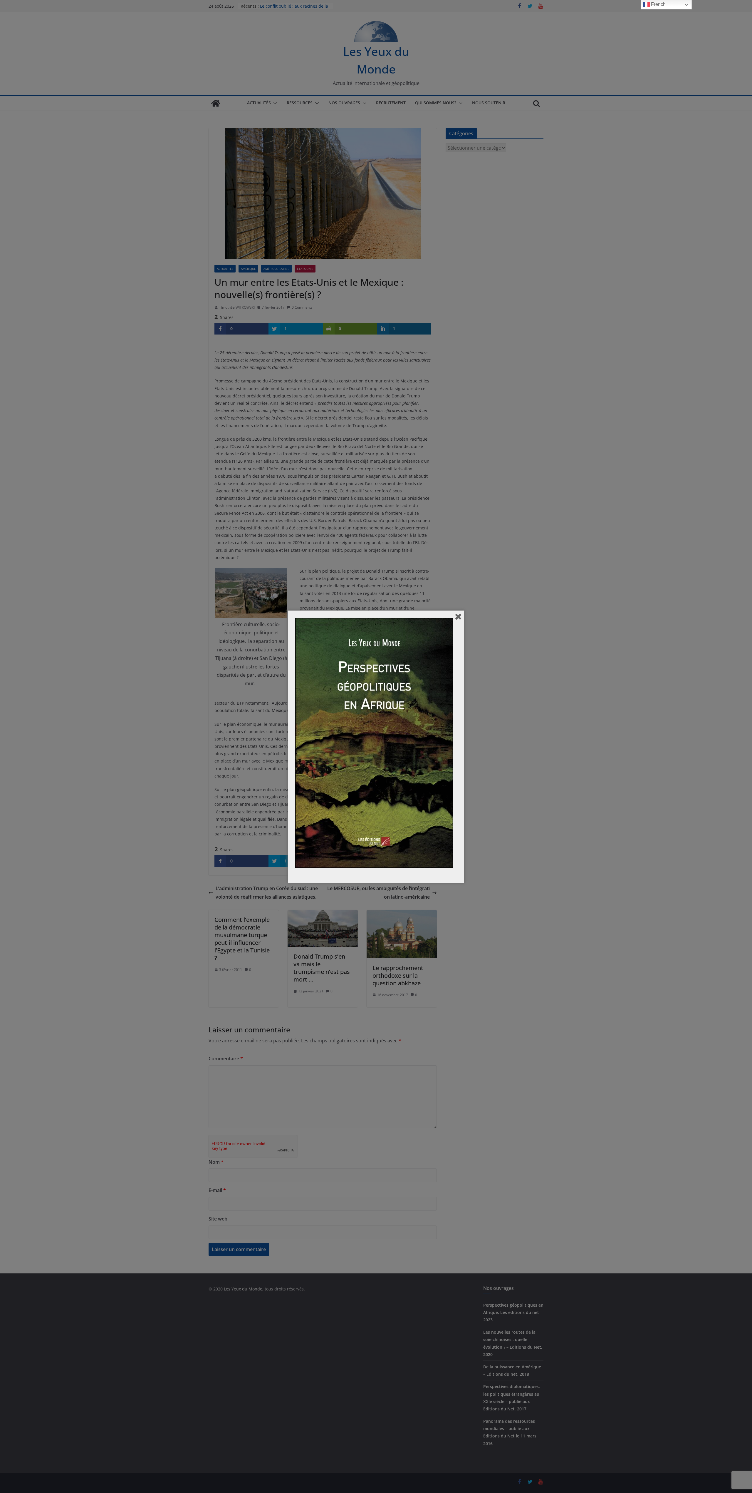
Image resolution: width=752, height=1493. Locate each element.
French (658, 4)
